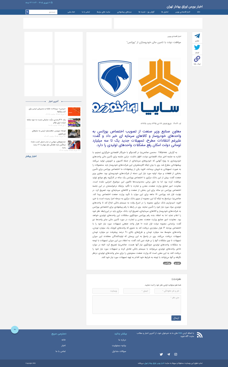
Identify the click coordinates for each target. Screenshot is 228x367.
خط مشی (71, 12)
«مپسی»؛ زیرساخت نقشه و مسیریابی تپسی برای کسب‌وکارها (47, 110)
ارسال (176, 318)
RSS (180, 333)
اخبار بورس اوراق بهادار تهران (184, 7)
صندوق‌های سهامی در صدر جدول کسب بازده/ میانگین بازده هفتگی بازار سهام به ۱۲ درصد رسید (48, 144)
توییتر (197, 52)
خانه (198, 12)
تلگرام (197, 41)
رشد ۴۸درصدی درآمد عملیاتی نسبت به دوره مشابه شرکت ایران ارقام (46, 121)
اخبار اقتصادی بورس (182, 12)
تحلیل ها (164, 12)
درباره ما (122, 340)
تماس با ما (86, 12)
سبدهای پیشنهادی (124, 12)
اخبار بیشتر (31, 156)
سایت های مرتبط (103, 12)
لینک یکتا (197, 64)
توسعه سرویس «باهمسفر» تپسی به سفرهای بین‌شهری (49, 132)
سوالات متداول (119, 351)
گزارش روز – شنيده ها (146, 12)
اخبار (63, 346)
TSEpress (162, 152)
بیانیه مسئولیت (119, 346)
